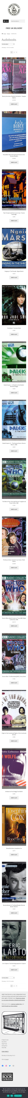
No (11, 1095)
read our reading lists (16, 1004)
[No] (26, 1092)
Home (4, 33)
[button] (7, 21)
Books (8, 33)
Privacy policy (18, 1095)
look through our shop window (9, 1006)
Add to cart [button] (14, 104)
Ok (8, 1095)
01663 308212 (5, 1051)
